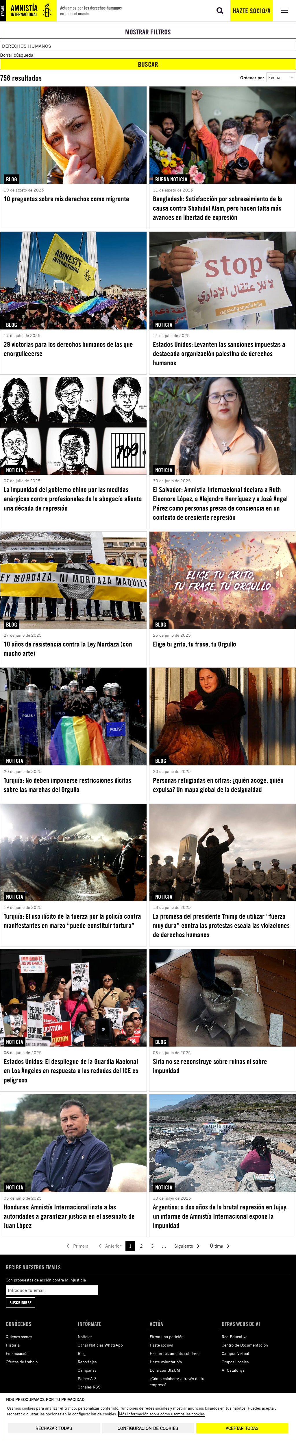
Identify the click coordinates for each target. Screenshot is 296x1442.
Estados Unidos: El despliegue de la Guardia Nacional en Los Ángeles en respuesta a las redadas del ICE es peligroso (71, 1070)
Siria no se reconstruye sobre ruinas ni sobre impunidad (210, 1066)
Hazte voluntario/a (166, 1361)
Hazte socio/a (252, 10)
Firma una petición (167, 1336)
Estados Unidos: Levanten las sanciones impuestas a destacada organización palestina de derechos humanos (219, 353)
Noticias (85, 1336)
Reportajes (87, 1361)
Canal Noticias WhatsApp (100, 1344)
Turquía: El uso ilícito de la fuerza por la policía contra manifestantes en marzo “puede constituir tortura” (72, 921)
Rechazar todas (54, 1428)
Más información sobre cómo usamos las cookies (162, 1413)
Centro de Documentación (245, 1344)
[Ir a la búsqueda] (220, 10)
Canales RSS (89, 1386)
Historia (13, 1344)
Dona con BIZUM (165, 1370)
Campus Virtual (235, 1353)
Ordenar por (252, 77)
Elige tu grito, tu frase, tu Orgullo (194, 644)
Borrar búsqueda (16, 55)
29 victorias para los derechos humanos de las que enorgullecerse (68, 349)
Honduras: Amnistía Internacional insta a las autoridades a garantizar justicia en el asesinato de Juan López (69, 1216)
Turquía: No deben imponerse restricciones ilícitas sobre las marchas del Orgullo (67, 785)
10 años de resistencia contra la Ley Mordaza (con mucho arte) (68, 649)
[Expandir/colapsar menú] (284, 10)
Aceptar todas (242, 1428)
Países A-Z (87, 1378)
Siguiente (183, 1246)
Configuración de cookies (148, 1428)
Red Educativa (234, 1336)
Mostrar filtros (148, 31)
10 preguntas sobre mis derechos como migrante (66, 198)
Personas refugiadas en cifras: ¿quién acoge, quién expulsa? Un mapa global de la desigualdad (218, 785)
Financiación (17, 1353)
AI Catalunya (233, 1370)
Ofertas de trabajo (22, 1361)
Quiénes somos (19, 1336)
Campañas (87, 1370)
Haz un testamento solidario (174, 1353)
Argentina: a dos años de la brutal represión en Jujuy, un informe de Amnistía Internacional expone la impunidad (220, 1216)
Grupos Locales (235, 1361)
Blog (82, 1353)
